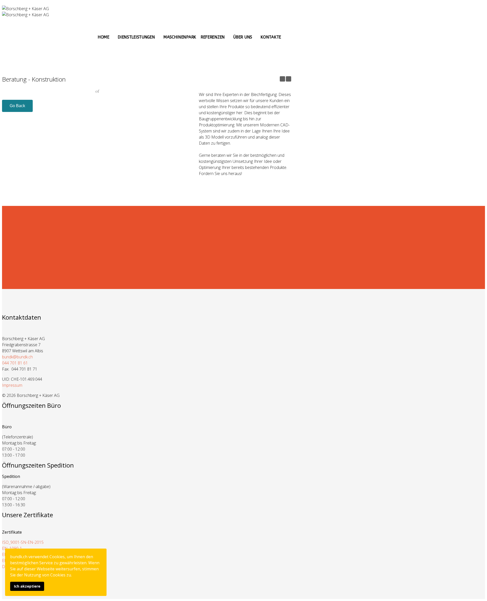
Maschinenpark (179, 37)
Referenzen (213, 37)
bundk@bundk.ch (17, 357)
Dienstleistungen (136, 37)
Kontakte (270, 37)
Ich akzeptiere (27, 586)
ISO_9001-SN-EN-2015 (23, 542)
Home (103, 37)
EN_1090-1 (12, 548)
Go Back (17, 106)
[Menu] (289, 36)
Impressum (12, 385)
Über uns (242, 37)
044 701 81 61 (15, 363)
